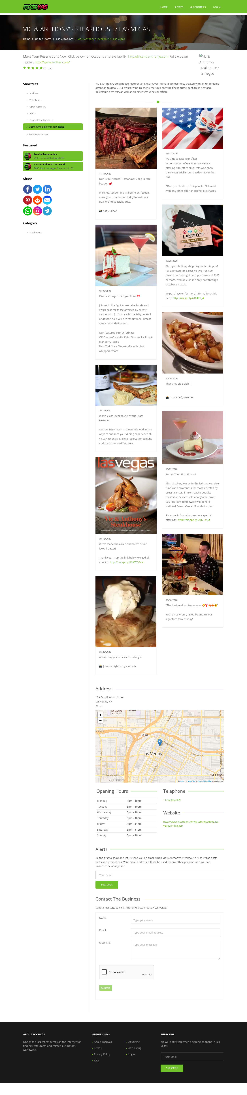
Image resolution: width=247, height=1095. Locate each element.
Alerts (32, 113)
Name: (103, 918)
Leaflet (181, 781)
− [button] (100, 720)
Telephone (35, 100)
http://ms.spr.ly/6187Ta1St (194, 520)
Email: (103, 930)
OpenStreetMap (205, 781)
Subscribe (107, 884)
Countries (199, 7)
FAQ (96, 1060)
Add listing (134, 1048)
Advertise (134, 1042)
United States (43, 39)
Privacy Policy (102, 1054)
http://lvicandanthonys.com (148, 56)
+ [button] (100, 715)
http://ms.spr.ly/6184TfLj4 (188, 298)
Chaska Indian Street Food (49, 164)
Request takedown (39, 134)
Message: (105, 942)
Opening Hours (37, 106)
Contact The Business (40, 120)
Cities (179, 7)
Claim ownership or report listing (46, 126)
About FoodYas (103, 1042)
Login (216, 7)
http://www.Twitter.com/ (52, 62)
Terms (98, 1048)
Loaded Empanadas (45, 154)
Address (33, 93)
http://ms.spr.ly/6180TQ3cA (126, 562)
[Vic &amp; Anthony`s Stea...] (159, 742)
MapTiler (191, 781)
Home (163, 7)
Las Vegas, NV (64, 39)
